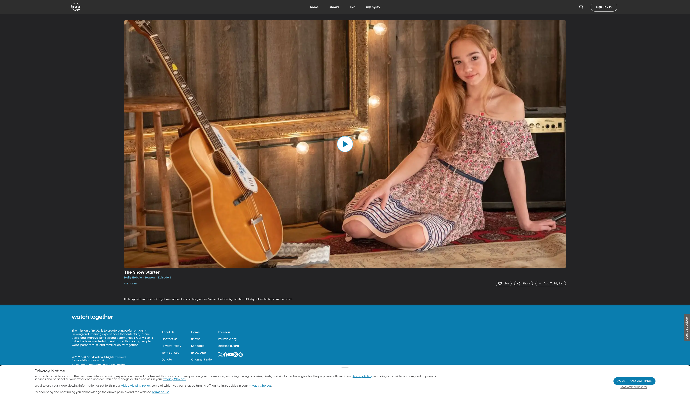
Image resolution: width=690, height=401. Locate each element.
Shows (195, 339)
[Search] (581, 7)
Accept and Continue (634, 381)
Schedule (197, 346)
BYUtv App (198, 353)
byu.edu (224, 332)
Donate (167, 359)
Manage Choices (633, 387)
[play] (345, 144)
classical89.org (228, 346)
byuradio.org (227, 339)
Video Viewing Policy (135, 385)
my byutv (373, 7)
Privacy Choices (260, 385)
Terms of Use (170, 353)
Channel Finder (202, 359)
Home (195, 332)
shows (334, 7)
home (314, 7)
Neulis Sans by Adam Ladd (91, 360)
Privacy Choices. (174, 379)
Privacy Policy (171, 346)
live (352, 7)
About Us (168, 332)
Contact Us (169, 339)
